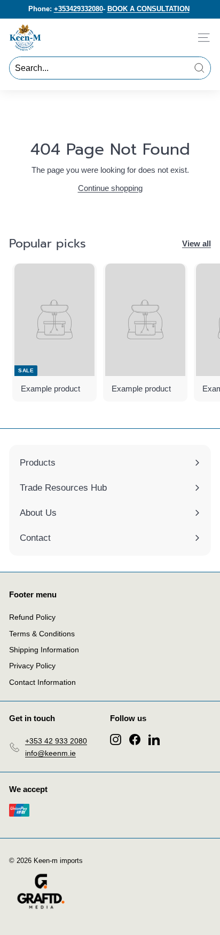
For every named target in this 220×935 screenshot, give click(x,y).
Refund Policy (32, 617)
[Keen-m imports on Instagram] (115, 739)
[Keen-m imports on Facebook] (134, 739)
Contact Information (42, 682)
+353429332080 (78, 9)
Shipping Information (44, 649)
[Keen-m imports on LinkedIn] (154, 739)
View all (196, 243)
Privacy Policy (32, 665)
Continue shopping (110, 188)
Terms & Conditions (42, 633)
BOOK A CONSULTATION (148, 9)
